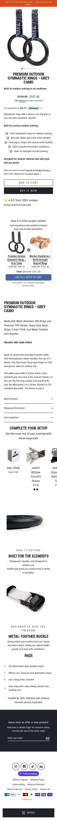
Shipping (22, 101)
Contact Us (45, 789)
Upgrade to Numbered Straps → (39, 170)
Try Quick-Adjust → (33, 174)
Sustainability (18, 784)
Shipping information (14, 408)
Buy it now (28, 190)
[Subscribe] (47, 738)
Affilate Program (20, 779)
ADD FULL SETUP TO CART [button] (28, 277)
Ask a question (11, 417)
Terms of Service (14, 789)
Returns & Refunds (36, 784)
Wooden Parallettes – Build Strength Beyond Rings (40, 260)
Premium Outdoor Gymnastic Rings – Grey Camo (16, 260)
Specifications (11, 398)
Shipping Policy (37, 779)
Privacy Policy (31, 789)
